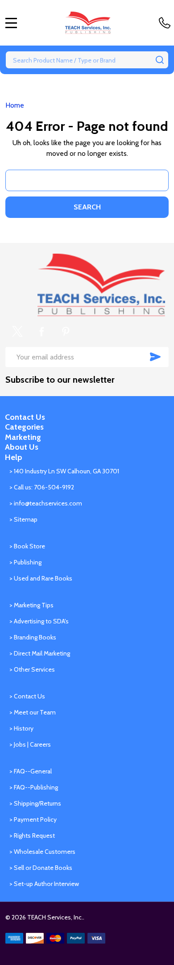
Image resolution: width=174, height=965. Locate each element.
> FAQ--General (30, 771)
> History (21, 728)
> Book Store (27, 546)
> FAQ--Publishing (33, 787)
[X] (17, 331)
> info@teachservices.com (45, 503)
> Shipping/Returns (35, 803)
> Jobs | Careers (30, 744)
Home (14, 105)
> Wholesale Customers (42, 852)
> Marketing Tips (31, 605)
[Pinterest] (66, 331)
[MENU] (11, 23)
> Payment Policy (33, 819)
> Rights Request (32, 835)
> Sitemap (23, 519)
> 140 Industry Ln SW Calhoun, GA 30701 (64, 471)
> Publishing (25, 562)
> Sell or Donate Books (40, 868)
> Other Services (32, 669)
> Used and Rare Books (40, 578)
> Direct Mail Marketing (39, 653)
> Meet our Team (32, 712)
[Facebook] (41, 331)
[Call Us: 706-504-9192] (166, 22)
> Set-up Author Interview (44, 884)
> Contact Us (27, 696)
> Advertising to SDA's (39, 621)
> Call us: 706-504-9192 (41, 487)
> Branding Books (32, 637)
